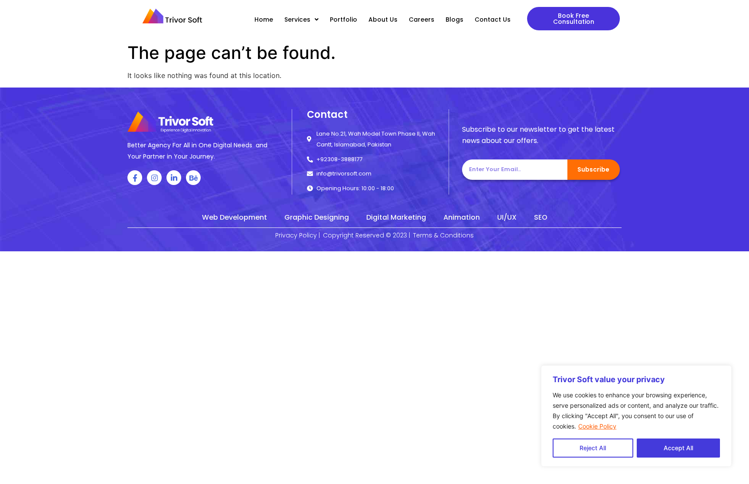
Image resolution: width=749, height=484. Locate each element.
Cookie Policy (597, 426)
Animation (461, 217)
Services (297, 19)
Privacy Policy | (297, 235)
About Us (382, 19)
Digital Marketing (396, 217)
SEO (540, 217)
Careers (421, 19)
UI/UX (507, 217)
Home (263, 19)
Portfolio (343, 19)
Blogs (454, 19)
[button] (573, 18)
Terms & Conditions (443, 235)
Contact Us (493, 19)
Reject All (593, 448)
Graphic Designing (316, 217)
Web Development (234, 217)
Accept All (678, 448)
